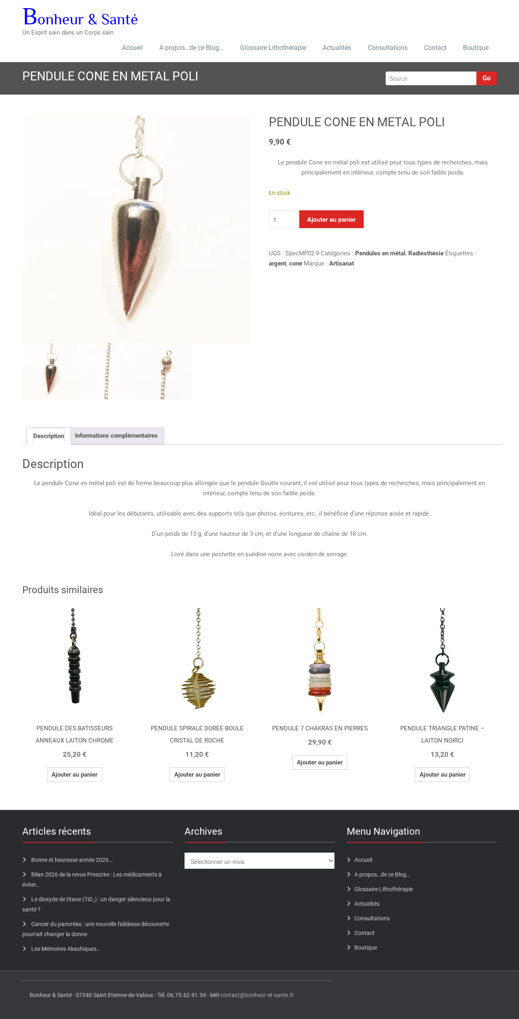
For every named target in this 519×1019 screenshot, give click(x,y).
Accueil (132, 48)
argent (277, 263)
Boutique (476, 48)
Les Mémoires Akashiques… (65, 949)
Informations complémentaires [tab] (116, 435)
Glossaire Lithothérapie (273, 48)
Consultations (387, 48)
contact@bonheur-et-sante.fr (257, 995)
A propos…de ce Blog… (191, 48)
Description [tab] (48, 436)
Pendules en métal (380, 253)
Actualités (337, 48)
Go (487, 78)
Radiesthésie (426, 253)
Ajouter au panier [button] (74, 774)
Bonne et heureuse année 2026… (71, 860)
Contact (435, 48)
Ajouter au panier (331, 219)
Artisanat (341, 263)
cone (295, 263)
